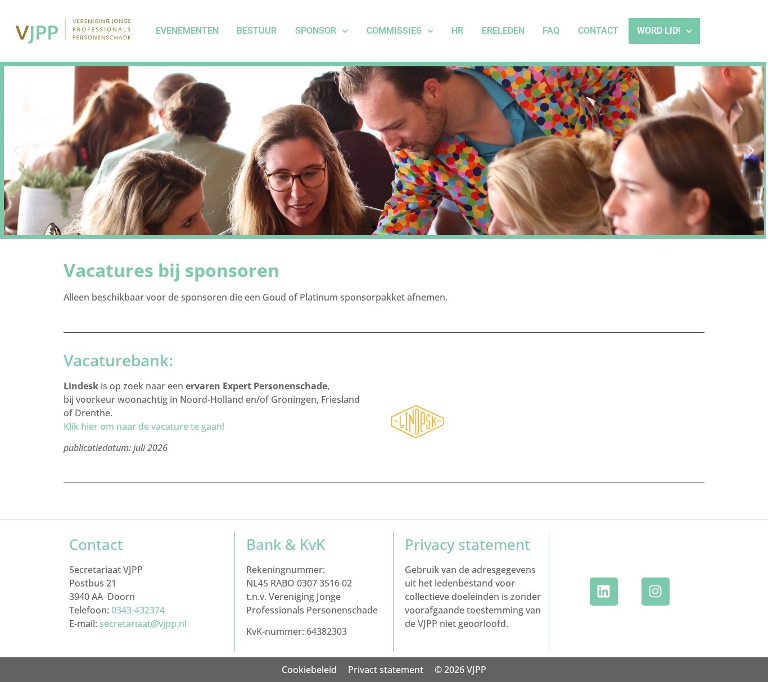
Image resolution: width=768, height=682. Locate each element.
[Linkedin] (604, 592)
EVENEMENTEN (187, 30)
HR (457, 30)
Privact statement (385, 669)
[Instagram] (655, 592)
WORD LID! (658, 30)
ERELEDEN (503, 30)
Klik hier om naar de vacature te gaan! (144, 426)
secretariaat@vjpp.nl (143, 623)
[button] (17, 151)
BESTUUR (257, 30)
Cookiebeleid (309, 669)
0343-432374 (138, 610)
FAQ (551, 30)
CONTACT (598, 30)
